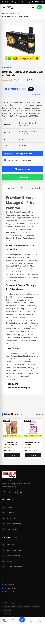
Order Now (24, 169)
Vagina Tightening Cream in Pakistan (10, 443)
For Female (13, 14)
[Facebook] (4, 492)
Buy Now (12, 455)
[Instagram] (10, 492)
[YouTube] (21, 492)
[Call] (22, 619)
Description (9, 188)
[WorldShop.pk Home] (10, 7)
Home (6, 14)
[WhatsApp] (15, 492)
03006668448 (38, 2)
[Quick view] (19, 421)
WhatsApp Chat (10, 592)
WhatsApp (27, 2)
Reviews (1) (36, 188)
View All (38, 414)
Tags (22, 188)
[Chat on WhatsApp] (39, 7)
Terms (10, 614)
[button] (40, 438)
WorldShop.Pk (23, 387)
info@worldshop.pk (10, 2)
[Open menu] (4, 7)
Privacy (4, 614)
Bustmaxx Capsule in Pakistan (32, 443)
